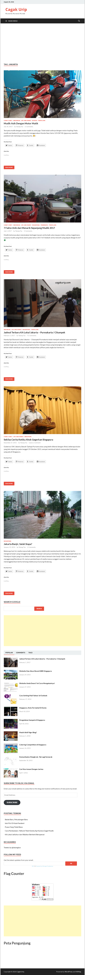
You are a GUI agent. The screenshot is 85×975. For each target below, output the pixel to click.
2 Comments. (29, 126)
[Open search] (79, 21)
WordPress (68, 972)
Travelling (41, 120)
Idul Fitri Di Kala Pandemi (14, 823)
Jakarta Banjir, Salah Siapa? (18, 544)
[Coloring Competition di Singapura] (11, 745)
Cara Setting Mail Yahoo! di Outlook (33, 695)
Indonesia (16, 120)
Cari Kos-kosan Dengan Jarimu (31, 769)
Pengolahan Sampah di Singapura (32, 720)
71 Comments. (32, 335)
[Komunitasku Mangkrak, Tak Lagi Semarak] (11, 757)
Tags (30, 652)
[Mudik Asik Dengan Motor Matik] (42, 94)
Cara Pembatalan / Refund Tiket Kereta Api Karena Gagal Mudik (29, 831)
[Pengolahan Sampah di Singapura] (11, 720)
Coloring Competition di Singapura (32, 745)
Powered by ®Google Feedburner (44, 866)
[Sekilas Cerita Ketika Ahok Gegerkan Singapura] (42, 410)
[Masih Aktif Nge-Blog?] (11, 733)
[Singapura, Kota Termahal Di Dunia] (11, 708)
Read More (8, 167)
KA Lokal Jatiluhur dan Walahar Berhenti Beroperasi (24, 834)
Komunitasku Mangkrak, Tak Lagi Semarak (35, 757)
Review (34, 120)
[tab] (9, 653)
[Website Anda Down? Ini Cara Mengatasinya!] (11, 683)
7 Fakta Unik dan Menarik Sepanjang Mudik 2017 (29, 227)
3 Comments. (28, 231)
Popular (9, 652)
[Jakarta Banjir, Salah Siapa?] (42, 515)
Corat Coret (8, 120)
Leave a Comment (35, 443)
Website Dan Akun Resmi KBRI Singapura (35, 671)
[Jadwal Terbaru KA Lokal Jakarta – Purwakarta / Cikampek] (42, 303)
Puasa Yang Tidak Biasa (14, 827)
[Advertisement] (42, 43)
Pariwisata (44, 225)
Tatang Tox (19, 126)
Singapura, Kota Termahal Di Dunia (32, 708)
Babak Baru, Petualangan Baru (16, 819)
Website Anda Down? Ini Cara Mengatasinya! (37, 683)
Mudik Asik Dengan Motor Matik (21, 123)
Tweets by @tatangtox (12, 847)
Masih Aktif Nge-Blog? (28, 732)
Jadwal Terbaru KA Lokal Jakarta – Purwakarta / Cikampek (34, 332)
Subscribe (12, 802)
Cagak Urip (16, 9)
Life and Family (26, 120)
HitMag (78, 972)
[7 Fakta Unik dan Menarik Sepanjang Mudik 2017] (42, 198)
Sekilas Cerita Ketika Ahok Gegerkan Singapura (28, 439)
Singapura (27, 436)
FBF (33, 866)
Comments (20, 652)
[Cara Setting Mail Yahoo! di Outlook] (11, 696)
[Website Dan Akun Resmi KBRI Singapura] (11, 671)
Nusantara (36, 225)
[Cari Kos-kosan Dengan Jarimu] (11, 769)
